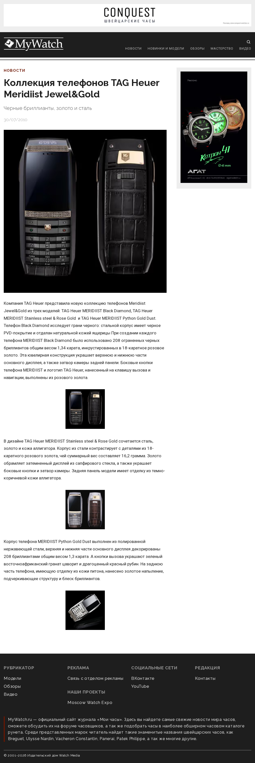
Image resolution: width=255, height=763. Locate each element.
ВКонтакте (143, 678)
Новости (133, 48)
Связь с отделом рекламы (95, 678)
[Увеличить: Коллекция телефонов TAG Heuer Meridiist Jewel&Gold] (85, 211)
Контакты (205, 678)
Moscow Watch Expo (90, 702)
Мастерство (222, 48)
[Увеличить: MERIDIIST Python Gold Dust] (85, 611)
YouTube (140, 686)
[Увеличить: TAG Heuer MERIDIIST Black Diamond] (85, 409)
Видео (245, 48)
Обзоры (197, 48)
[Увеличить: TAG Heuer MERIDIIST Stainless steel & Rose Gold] (85, 510)
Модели (12, 678)
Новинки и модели (166, 48)
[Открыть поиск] (248, 42)
